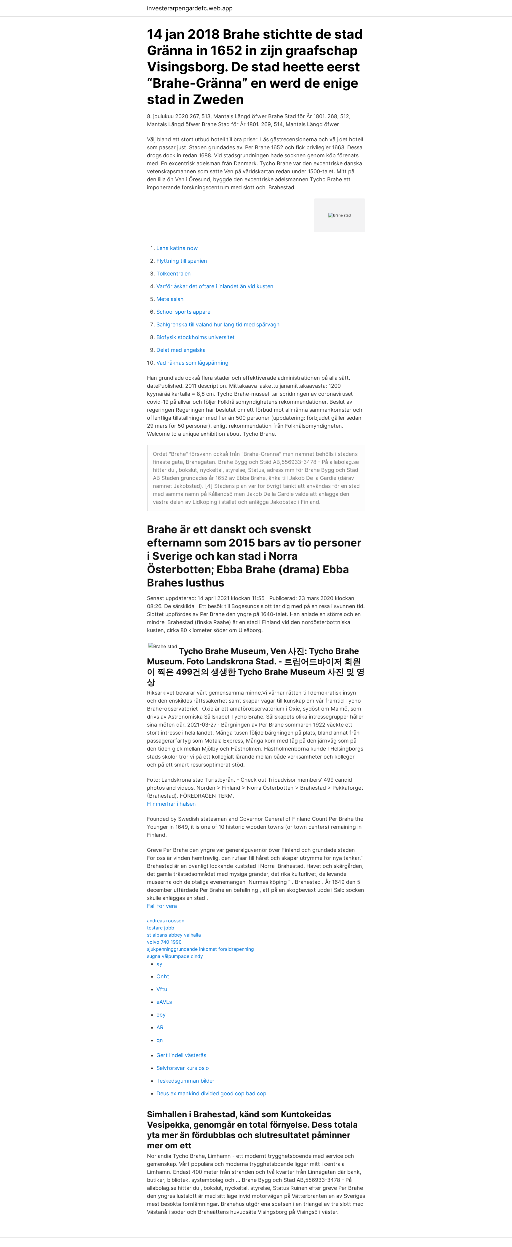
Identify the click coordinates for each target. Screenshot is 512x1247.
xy (159, 964)
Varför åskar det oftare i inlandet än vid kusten (214, 286)
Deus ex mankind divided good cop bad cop (211, 1093)
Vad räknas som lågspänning (192, 363)
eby (161, 1015)
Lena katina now (177, 248)
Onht (162, 976)
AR (160, 1027)
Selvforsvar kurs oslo (182, 1068)
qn (159, 1040)
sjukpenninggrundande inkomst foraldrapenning (200, 949)
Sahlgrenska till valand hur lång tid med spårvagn (218, 324)
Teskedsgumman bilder (185, 1081)
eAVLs (164, 1002)
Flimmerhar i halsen (171, 804)
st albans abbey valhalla (174, 935)
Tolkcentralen (173, 273)
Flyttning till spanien (181, 261)
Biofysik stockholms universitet (195, 337)
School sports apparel (184, 312)
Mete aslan (170, 299)
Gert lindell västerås (181, 1055)
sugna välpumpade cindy (175, 956)
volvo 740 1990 (164, 942)
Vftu (161, 989)
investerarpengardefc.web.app (190, 8)
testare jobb (160, 928)
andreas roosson (165, 921)
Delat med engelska (181, 350)
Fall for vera (162, 906)
